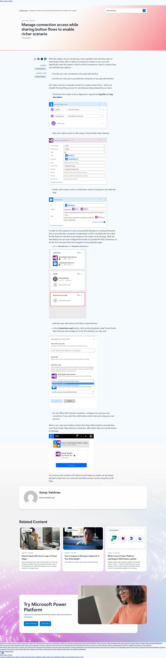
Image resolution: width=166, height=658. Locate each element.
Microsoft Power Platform (44, 647)
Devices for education (45, 645)
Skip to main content (6, 1)
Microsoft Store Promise (7, 645)
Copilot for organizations (52, 643)
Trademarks (57, 657)
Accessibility (74, 649)
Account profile (105, 643)
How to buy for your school (94, 645)
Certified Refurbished (156, 643)
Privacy (34, 657)
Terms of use (50, 657)
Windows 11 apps (96, 643)
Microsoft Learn (105, 647)
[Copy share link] (35, 59)
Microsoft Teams (57, 647)
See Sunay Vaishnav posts (47, 497)
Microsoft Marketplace (153, 647)
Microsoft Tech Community (138, 647)
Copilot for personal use (67, 643)
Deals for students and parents (133, 645)
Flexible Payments (20, 645)
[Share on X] (42, 59)
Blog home (24, 10)
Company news (34, 649)
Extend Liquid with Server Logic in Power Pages (39, 557)
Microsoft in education (32, 645)
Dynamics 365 (23, 647)
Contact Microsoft (25, 657)
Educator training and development (112, 645)
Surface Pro (3, 643)
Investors (54, 649)
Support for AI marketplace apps (119, 647)
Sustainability (82, 649)
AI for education (146, 645)
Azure (86, 647)
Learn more (45, 624)
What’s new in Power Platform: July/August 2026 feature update (122, 557)
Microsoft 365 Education (78, 645)
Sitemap (17, 657)
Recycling (72, 657)
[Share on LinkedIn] (45, 59)
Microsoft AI (3, 647)
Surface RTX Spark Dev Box (37, 643)
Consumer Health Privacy (7, 657)
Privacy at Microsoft (45, 649)
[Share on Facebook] (38, 59)
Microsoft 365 (32, 647)
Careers (17, 649)
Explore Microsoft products (83, 643)
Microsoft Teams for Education (61, 645)
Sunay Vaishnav (27, 38)
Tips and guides (40, 76)
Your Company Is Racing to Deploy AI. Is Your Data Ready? (82, 557)
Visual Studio (10, 649)
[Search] (144, 10)
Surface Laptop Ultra (23, 643)
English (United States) (6, 651)
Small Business (79, 647)
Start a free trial (31, 623)
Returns (138, 643)
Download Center (116, 643)
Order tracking (145, 643)
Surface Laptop (11, 643)
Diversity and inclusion (63, 649)
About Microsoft (24, 649)
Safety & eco (65, 657)
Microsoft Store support (128, 643)
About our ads (79, 657)
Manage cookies (41, 657)
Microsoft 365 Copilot (68, 647)
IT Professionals (40, 69)
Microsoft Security (13, 647)
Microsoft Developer (94, 647)
